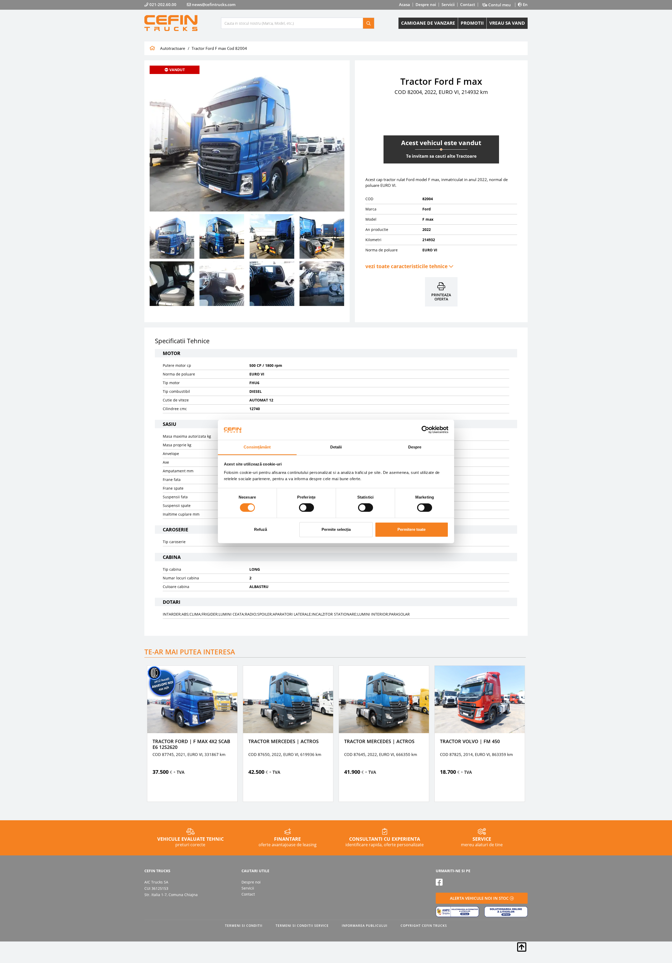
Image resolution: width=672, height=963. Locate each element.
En (525, 4)
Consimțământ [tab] (257, 447)
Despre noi (426, 4)
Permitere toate (411, 529)
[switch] (306, 508)
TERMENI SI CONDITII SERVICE (302, 925)
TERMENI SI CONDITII (243, 925)
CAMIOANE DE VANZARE (428, 23)
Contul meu (499, 5)
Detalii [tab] (336, 447)
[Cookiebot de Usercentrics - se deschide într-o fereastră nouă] (425, 430)
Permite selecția (336, 529)
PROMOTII (472, 23)
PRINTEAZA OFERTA (441, 296)
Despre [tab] (415, 447)
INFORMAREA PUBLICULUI (364, 925)
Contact (467, 4)
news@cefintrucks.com (213, 4)
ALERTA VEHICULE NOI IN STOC (480, 898)
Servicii (448, 4)
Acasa (404, 4)
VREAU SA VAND (507, 23)
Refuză (260, 529)
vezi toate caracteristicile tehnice (407, 266)
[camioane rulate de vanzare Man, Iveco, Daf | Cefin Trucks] (182, 23)
